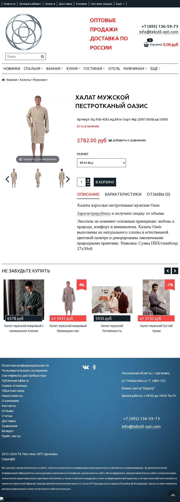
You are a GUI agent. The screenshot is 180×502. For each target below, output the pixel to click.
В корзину (105, 182)
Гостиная (93, 69)
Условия (81, 3)
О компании (10, 401)
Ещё (119, 3)
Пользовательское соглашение (25, 370)
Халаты (25, 80)
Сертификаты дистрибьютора (24, 375)
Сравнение (10, 426)
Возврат (8, 431)
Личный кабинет (30, 3)
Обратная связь (13, 390)
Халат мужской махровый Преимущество (68, 328)
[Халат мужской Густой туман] (156, 299)
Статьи (7, 416)
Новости (9, 3)
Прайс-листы (11, 436)
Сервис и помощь (14, 385)
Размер (82, 154)
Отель (114, 69)
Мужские (39, 80)
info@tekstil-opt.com (141, 426)
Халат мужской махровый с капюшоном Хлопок (24, 328)
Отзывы (8, 411)
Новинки (12, 69)
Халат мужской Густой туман (156, 328)
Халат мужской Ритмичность (112, 328)
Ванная (53, 69)
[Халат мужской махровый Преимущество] (68, 299)
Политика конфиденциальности (25, 365)
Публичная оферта (15, 380)
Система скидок (101, 3)
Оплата (50, 3)
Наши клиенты (12, 395)
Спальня (32, 69)
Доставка (65, 3)
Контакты (9, 406)
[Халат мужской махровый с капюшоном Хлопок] (24, 299)
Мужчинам (134, 69)
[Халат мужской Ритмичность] (112, 299)
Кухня (72, 69)
